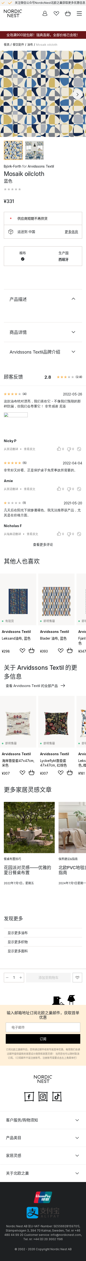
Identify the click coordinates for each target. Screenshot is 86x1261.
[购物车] (68, 13)
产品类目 (13, 1137)
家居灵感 (13, 1155)
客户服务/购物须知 (22, 1120)
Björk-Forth (12, 166)
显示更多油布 (18, 933)
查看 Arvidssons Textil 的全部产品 (32, 686)
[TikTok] (57, 1096)
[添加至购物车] (31, 650)
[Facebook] (29, 1096)
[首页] (13, 13)
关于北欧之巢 (17, 1173)
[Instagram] (43, 1096)
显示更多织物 (18, 942)
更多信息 (71, 232)
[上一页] (8, 94)
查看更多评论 (43, 544)
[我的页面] (45, 13)
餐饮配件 (18, 44)
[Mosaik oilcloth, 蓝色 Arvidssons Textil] (43, 94)
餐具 (7, 44)
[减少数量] (7, 977)
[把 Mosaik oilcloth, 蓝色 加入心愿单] (77, 977)
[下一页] (77, 94)
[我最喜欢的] (56, 13)
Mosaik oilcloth (46, 44)
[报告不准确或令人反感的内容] (79, 449)
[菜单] (79, 13)
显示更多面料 (18, 951)
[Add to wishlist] (22, 650)
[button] (12, 189)
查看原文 (29, 449)
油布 (30, 44)
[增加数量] (20, 977)
